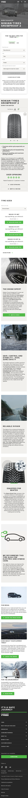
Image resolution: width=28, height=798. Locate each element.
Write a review (15, 188)
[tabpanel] (14, 69)
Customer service (6, 743)
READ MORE (9, 693)
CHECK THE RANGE (11, 656)
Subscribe (14, 756)
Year (3, 53)
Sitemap (3, 792)
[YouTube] (10, 767)
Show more (7, 252)
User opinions (15, 184)
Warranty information (6, 785)
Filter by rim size (4, 205)
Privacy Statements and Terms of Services (10, 779)
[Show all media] (25, 114)
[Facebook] (2, 767)
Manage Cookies (4, 795)
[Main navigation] (25, 1)
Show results (15, 73)
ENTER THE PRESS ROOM (13, 617)
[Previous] (10, 140)
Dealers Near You (15, 222)
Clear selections (14, 77)
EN (18, 1)
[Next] (17, 140)
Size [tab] (18, 42)
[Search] (21, 1)
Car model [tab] (12, 42)
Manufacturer (5, 47)
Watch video (15, 315)
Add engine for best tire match (9, 65)
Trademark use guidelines (6, 782)
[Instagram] (6, 767)
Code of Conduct (5, 789)
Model (3, 59)
